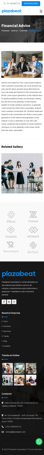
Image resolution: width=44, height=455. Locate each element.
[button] (6, 64)
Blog (5, 341)
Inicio (5, 321)
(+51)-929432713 (13, 427)
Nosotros (7, 326)
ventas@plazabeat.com (15, 432)
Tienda (6, 336)
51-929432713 (13, 3)
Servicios (7, 331)
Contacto (6, 346)
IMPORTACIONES (31, 3)
